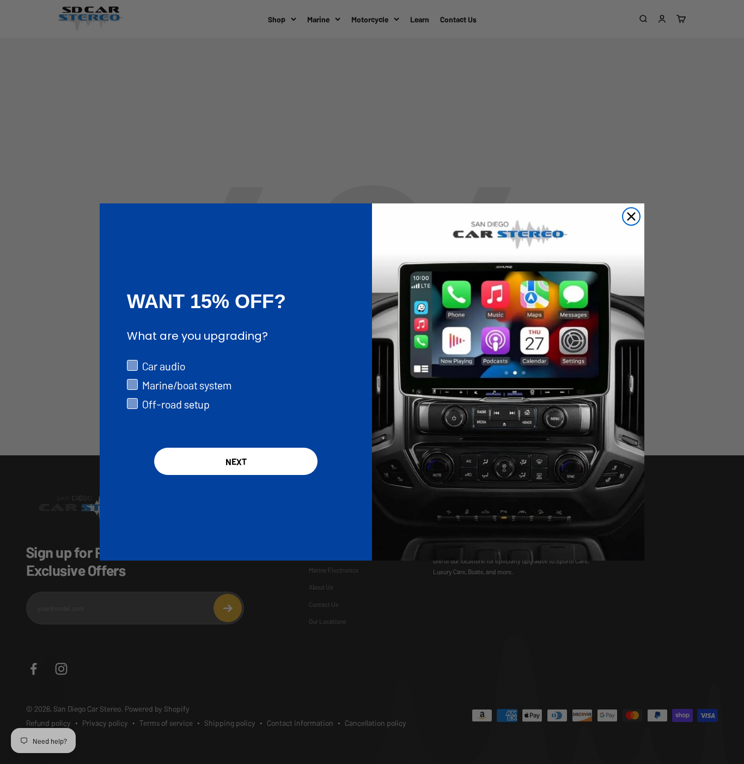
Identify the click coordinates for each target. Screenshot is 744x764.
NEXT (236, 461)
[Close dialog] (631, 216)
